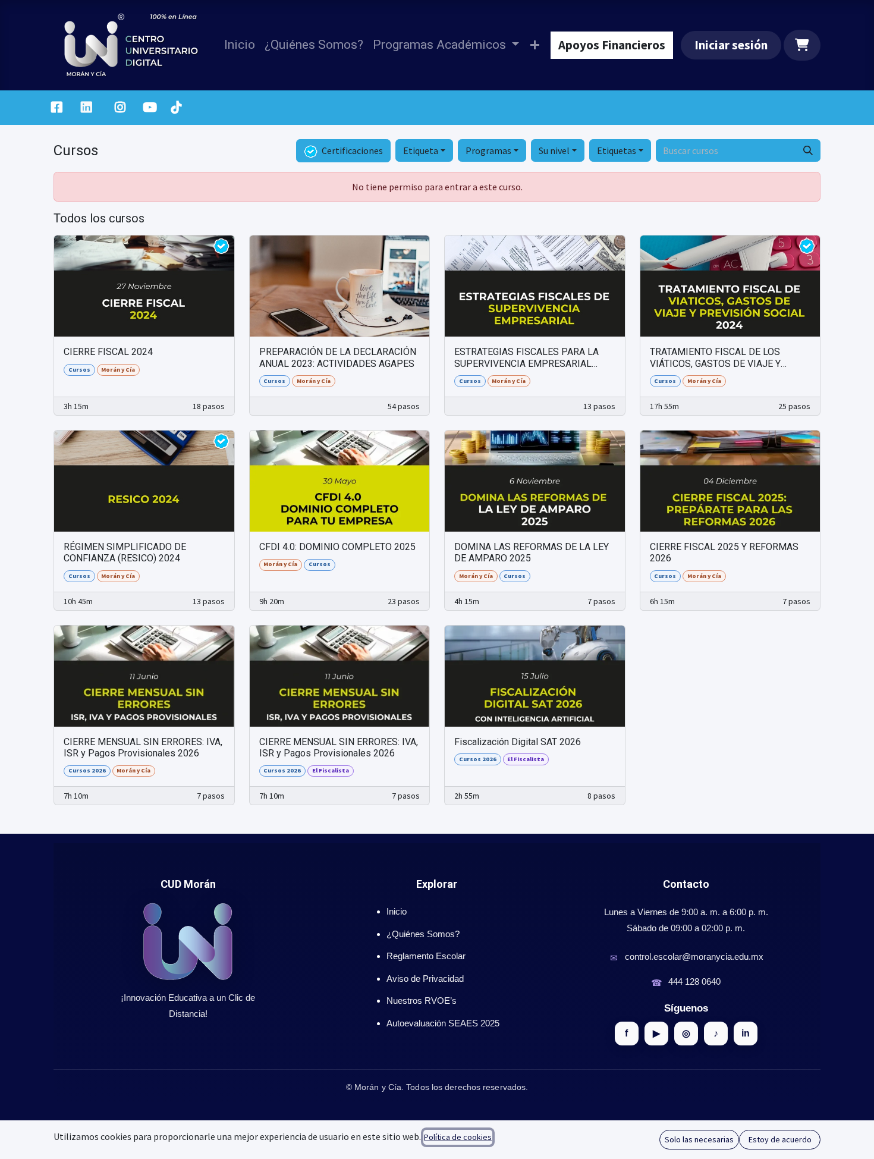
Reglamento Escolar (426, 956)
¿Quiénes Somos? (423, 934)
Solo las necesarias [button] (699, 1139)
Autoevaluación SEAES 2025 (442, 1023)
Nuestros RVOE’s (421, 1000)
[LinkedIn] (86, 107)
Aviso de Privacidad (425, 978)
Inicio (396, 911)
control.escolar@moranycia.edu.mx (694, 956)
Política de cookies (458, 1137)
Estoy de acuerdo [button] (780, 1139)
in (745, 1033)
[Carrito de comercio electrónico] (802, 45)
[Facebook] (56, 108)
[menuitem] (239, 45)
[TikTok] (176, 108)
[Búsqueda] (808, 150)
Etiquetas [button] (616, 150)
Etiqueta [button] (420, 150)
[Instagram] (120, 107)
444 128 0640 (694, 981)
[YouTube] (150, 108)
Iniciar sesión (731, 45)
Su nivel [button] (554, 150)
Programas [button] (488, 150)
